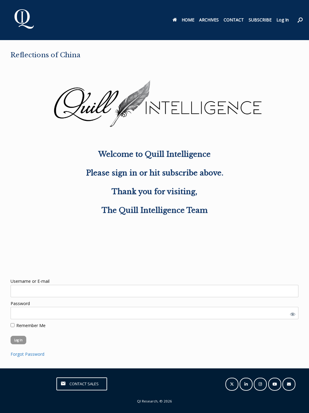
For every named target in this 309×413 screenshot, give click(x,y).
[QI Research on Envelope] (288, 384)
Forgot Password (27, 354)
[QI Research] (23, 20)
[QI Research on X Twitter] (231, 384)
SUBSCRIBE (260, 20)
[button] (300, 20)
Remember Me (30, 325)
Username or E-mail (30, 281)
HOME (188, 20)
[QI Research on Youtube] (274, 384)
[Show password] (291, 313)
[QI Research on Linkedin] (246, 384)
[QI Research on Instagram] (260, 384)
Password (20, 303)
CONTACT (234, 20)
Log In (282, 20)
